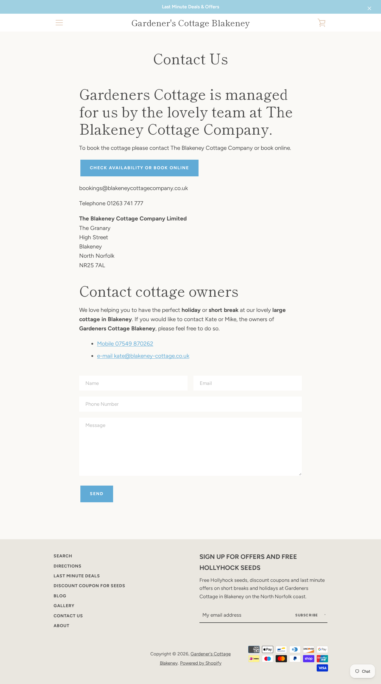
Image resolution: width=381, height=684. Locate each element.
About (61, 625)
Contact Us (68, 615)
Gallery (64, 605)
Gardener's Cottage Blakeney (190, 23)
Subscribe (307, 615)
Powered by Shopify (200, 663)
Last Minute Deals (77, 576)
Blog (60, 595)
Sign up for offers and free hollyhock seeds (248, 562)
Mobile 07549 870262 (125, 343)
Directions (68, 566)
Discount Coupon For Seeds (89, 585)
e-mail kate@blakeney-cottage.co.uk (143, 355)
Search (63, 556)
